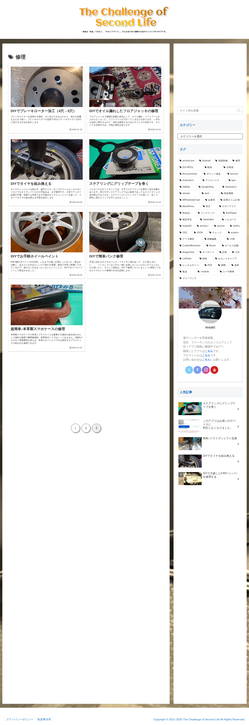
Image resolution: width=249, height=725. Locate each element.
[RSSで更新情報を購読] (231, 370)
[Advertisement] (86, 387)
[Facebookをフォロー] (197, 370)
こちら (209, 351)
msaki (210, 327)
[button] (238, 110)
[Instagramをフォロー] (206, 370)
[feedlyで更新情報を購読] (223, 370)
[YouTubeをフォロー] (214, 370)
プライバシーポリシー (19, 719)
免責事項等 (44, 719)
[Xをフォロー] (189, 370)
